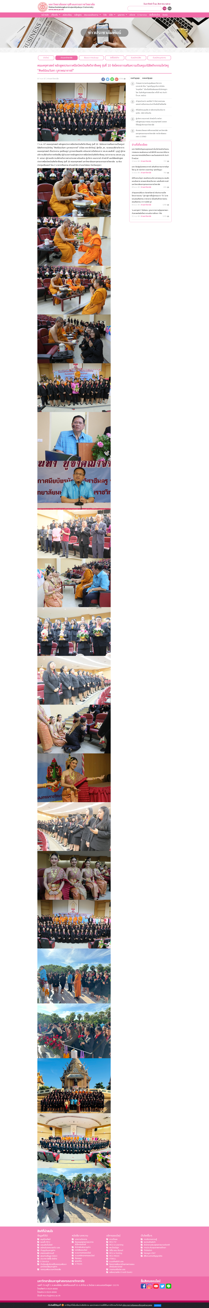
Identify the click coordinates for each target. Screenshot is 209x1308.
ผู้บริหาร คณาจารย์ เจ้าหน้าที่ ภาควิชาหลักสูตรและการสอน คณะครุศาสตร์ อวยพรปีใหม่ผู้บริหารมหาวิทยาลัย (151, 122)
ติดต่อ (165, 15)
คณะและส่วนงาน (91, 15)
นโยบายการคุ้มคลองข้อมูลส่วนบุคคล (137, 1305)
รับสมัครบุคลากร (159, 57)
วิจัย (105, 15)
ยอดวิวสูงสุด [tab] (135, 78)
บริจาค (132, 15)
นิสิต (111, 15)
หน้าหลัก (45, 15)
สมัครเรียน (67, 15)
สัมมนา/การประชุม (91, 57)
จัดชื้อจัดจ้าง (154, 15)
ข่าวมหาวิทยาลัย (66, 57)
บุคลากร (121, 15)
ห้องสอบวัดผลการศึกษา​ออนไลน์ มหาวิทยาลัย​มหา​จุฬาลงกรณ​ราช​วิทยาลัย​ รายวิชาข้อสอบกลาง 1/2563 (152, 133)
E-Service (142, 15)
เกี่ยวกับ (54, 15)
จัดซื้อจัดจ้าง (114, 57)
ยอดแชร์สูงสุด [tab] (147, 78)
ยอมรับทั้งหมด (157, 1305)
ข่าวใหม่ (46, 57)
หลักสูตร (78, 15)
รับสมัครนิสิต (136, 57)
